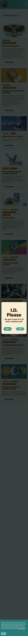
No (8, 329)
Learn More (21, 628)
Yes (20, 329)
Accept (3, 633)
